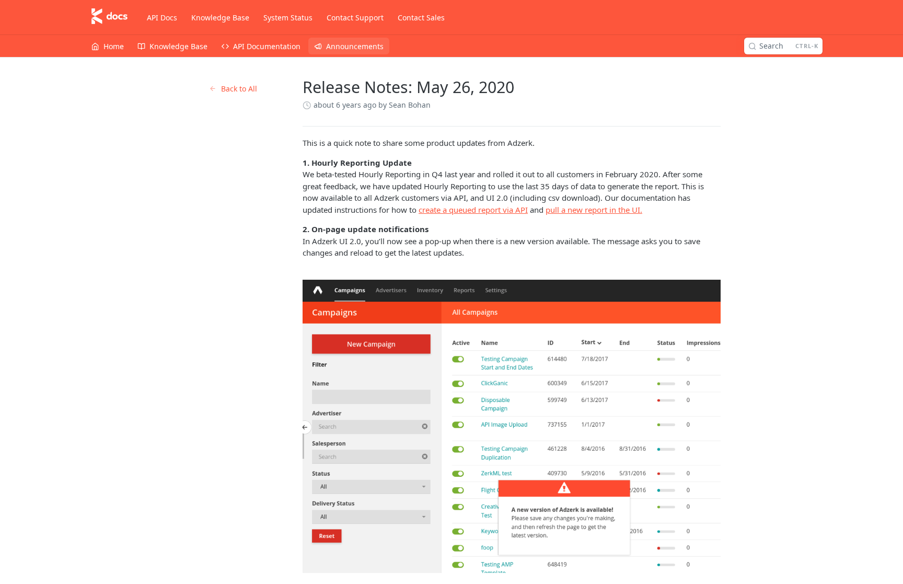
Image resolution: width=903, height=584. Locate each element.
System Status (287, 17)
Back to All (239, 89)
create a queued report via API (473, 209)
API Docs (162, 17)
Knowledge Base (220, 17)
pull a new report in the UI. (594, 209)
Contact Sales (421, 17)
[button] (512, 426)
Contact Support (355, 17)
